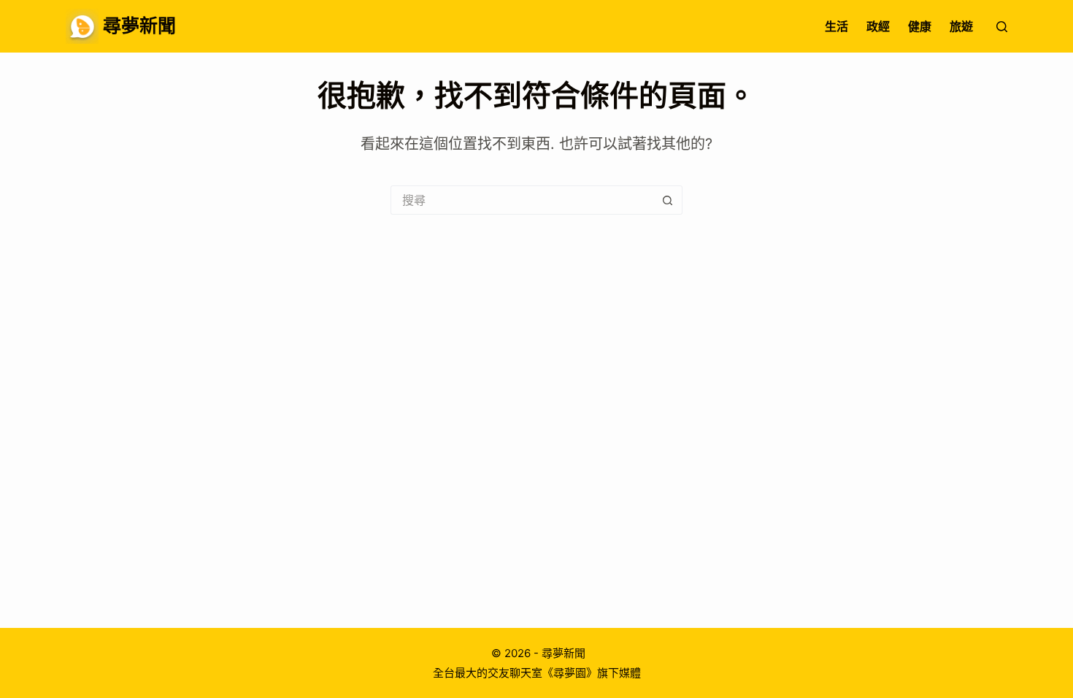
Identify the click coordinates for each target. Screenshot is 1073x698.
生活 (836, 26)
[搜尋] (1001, 26)
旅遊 (961, 26)
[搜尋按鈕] (667, 200)
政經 (878, 26)
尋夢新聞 (139, 26)
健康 (919, 26)
